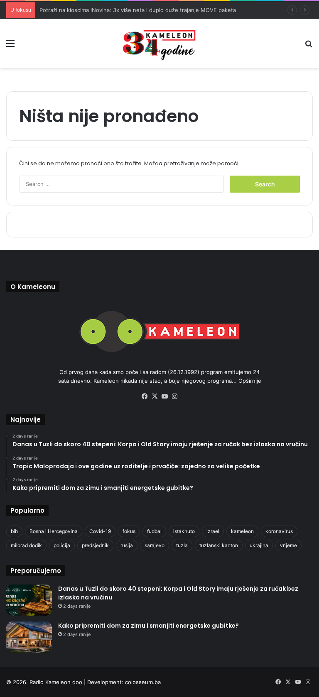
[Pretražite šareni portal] (308, 46)
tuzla (182, 545)
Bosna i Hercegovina (53, 531)
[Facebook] (145, 396)
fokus (129, 531)
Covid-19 (100, 531)
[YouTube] (164, 396)
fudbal (154, 531)
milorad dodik (26, 545)
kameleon (242, 531)
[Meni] (10, 46)
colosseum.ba (143, 682)
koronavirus (279, 531)
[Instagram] (174, 396)
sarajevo (154, 545)
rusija (126, 545)
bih (14, 531)
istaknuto (184, 531)
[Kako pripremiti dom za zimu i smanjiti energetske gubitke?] (29, 637)
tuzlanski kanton (218, 545)
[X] (155, 396)
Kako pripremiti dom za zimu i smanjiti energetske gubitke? (148, 625)
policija (62, 545)
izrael (212, 531)
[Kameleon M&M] (159, 43)
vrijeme (288, 545)
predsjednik (95, 545)
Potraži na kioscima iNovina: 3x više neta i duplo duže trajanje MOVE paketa (137, 10)
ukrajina (259, 545)
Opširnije (249, 380)
